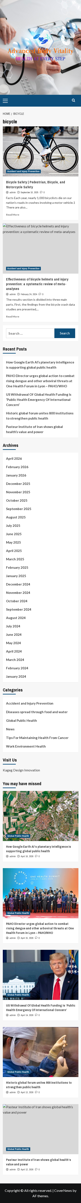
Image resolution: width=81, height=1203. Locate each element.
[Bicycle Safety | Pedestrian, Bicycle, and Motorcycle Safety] (40, 151)
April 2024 (14, 651)
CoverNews (63, 1190)
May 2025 (13, 542)
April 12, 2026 (27, 1169)
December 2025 (18, 484)
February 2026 (17, 467)
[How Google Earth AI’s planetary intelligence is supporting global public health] (40, 816)
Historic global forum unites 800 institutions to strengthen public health (39, 415)
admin (13, 192)
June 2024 (14, 634)
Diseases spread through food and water (37, 712)
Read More (12, 214)
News (10, 729)
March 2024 (15, 660)
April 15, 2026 (27, 937)
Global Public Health (21, 720)
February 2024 (17, 668)
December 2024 (18, 584)
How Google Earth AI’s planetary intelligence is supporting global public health (40, 364)
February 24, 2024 (29, 294)
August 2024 (16, 618)
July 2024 (13, 626)
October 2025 (16, 500)
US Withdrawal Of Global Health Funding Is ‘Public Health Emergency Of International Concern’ (38, 399)
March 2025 (15, 559)
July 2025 (13, 525)
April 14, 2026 (27, 1015)
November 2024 (18, 593)
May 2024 (13, 643)
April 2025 (14, 551)
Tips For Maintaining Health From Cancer (37, 738)
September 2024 (18, 609)
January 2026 (16, 475)
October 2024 (16, 601)
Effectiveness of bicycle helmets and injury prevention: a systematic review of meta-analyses (37, 284)
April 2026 (14, 458)
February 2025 (17, 567)
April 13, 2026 (27, 1092)
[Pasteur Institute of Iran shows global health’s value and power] (40, 1129)
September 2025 (18, 509)
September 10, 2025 (29, 192)
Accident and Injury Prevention (23, 171)
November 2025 (18, 492)
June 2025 (14, 534)
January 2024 (16, 676)
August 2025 (16, 517)
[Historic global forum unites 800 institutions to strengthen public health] (40, 1052)
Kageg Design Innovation (21, 770)
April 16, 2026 (27, 856)
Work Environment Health (26, 746)
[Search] (73, 100)
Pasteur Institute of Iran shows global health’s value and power (34, 429)
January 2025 (16, 576)
